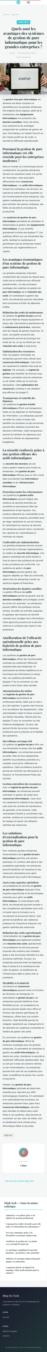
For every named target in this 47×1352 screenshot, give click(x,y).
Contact (6, 1336)
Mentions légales (10, 1331)
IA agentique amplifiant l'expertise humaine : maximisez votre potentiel (22, 1251)
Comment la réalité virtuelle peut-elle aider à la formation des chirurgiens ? (23, 1225)
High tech (15, 14)
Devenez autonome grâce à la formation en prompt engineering (21, 1234)
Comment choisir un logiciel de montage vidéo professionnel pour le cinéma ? (22, 1270)
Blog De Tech (11, 1295)
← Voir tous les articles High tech (18, 1181)
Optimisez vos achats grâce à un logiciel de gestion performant (20, 1216)
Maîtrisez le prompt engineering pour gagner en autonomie (23, 1260)
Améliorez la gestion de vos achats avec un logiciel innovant (21, 1242)
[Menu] (28, 2)
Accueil (6, 14)
